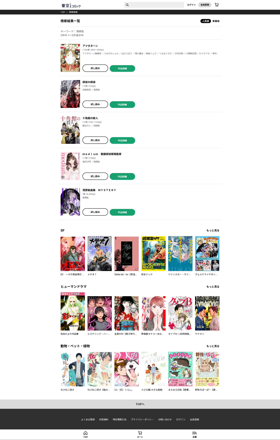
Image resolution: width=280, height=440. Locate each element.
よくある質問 (88, 419)
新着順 (216, 21)
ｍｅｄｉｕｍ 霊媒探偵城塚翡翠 (101, 154)
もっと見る (212, 230)
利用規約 (103, 419)
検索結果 (73, 12)
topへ (140, 404)
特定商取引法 (119, 419)
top (63, 12)
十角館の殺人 (90, 118)
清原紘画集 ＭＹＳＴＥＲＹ (99, 190)
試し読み (95, 68)
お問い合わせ (165, 419)
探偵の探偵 (88, 82)
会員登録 (205, 4)
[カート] (217, 5)
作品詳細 (122, 68)
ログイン (191, 4)
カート (140, 437)
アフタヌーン (90, 45)
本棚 (195, 437)
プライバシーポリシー (142, 419)
